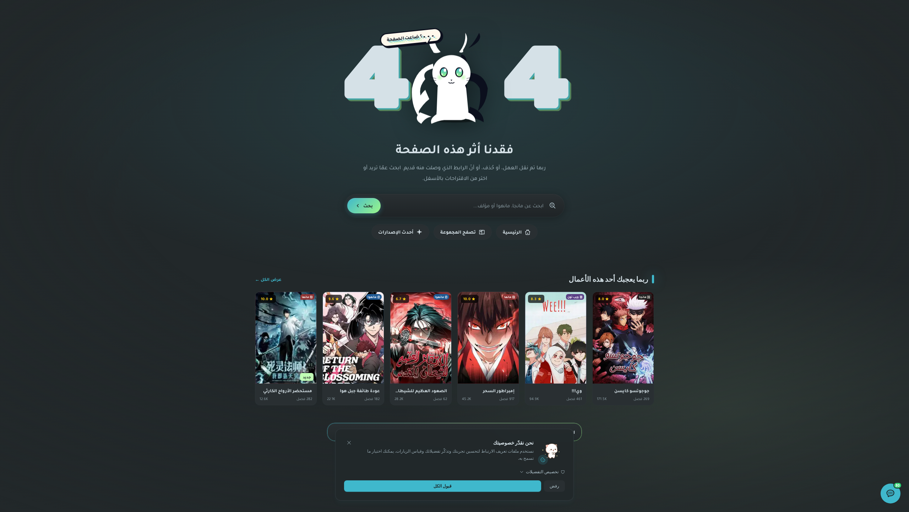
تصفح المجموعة (458, 232)
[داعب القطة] (454, 80)
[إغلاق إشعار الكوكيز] (349, 443)
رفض (554, 486)
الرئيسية (512, 232)
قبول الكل (443, 486)
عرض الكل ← (268, 279)
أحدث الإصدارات (395, 232)
